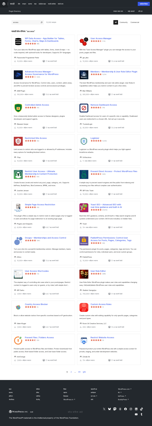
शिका (64, 389)
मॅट (120, 392)
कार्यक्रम (93, 392)
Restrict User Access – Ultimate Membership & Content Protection (41, 172)
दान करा (94, 396)
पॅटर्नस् (38, 399)
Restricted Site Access (36, 138)
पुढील (84, 372)
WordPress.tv (69, 399)
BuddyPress (123, 399)
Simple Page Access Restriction (40, 204)
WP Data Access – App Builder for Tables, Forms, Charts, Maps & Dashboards (45, 39)
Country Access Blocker (36, 304)
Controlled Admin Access (37, 105)
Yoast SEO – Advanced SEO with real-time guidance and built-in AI (106, 205)
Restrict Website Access (102, 337)
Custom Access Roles (101, 304)
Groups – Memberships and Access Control (45, 238)
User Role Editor (98, 271)
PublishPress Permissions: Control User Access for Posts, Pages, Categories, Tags (111, 239)
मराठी (31, 412)
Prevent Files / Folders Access (39, 337)
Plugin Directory (15, 11)
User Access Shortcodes (37, 271)
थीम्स (37, 392)
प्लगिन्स (38, 396)
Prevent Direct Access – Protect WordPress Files (114, 171)
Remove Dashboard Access (104, 105)
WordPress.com (125, 389)
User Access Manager (101, 38)
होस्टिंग (11, 396)
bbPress (122, 396)
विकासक (65, 396)
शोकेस (38, 389)
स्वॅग (92, 399)
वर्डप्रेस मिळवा (144, 4)
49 (79, 372)
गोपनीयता (11, 399)
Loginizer (95, 138)
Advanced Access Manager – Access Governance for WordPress (42, 72)
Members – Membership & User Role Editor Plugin (114, 71)
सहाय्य (65, 392)
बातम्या (11, 392)
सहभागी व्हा (94, 389)
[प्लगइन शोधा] (41, 22)
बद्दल (10, 389)
